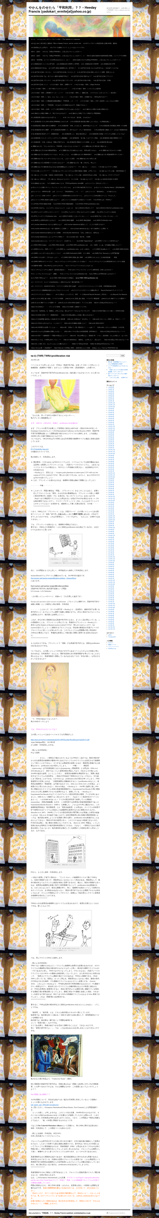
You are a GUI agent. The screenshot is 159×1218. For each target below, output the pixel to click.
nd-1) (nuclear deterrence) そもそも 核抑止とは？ (46, 224)
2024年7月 (111, 436)
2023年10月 (111, 453)
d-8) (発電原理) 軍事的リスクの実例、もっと (81, 142)
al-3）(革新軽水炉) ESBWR (90, 64)
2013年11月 (111, 629)
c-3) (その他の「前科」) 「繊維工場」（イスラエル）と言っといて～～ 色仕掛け (90, 93)
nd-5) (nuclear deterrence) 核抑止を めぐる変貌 (46, 233)
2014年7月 (111, 613)
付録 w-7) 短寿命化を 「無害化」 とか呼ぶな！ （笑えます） (82, 340)
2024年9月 (111, 432)
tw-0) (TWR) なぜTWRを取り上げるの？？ (102, 274)
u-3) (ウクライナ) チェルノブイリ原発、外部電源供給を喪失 (97, 286)
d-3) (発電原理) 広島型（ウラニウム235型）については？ (107, 134)
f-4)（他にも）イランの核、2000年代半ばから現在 (81, 175)
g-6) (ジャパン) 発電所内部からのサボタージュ (67, 196)
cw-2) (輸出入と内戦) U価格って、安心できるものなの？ (49, 113)
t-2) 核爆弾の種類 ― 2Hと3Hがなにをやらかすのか (47, 265)
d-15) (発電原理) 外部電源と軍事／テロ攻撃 (113, 126)
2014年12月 (111, 603)
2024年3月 (111, 444)
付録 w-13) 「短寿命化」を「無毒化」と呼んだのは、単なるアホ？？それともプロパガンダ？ (60, 311)
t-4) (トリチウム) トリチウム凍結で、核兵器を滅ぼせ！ (48, 270)
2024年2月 (111, 446)
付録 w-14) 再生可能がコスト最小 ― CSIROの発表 (108, 311)
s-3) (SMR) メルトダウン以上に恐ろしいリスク (46, 253)
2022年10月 (111, 477)
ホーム (33, 39)
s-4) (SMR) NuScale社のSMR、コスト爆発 (76, 253)
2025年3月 (111, 420)
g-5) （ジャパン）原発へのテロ (41, 196)
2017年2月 (111, 553)
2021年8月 (111, 504)
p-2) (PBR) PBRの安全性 (56, 245)
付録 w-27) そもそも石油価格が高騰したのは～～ (46, 331)
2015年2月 (111, 600)
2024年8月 (111, 434)
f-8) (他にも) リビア (86, 179)
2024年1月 (111, 447)
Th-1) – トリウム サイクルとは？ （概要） (44, 274)
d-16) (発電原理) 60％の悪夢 (40, 130)
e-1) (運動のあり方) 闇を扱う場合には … (95, 146)
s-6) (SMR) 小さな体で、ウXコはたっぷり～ (45, 257)
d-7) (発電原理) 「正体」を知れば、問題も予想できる (48, 142)
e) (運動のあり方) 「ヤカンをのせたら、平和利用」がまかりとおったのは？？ (55, 146)
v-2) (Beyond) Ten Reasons (118, 294)
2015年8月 (111, 588)
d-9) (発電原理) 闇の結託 (104, 142)
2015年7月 (111, 590)
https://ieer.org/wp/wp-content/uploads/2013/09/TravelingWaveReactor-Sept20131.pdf (60, 739)
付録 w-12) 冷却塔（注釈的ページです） (75, 307)
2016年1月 (111, 578)
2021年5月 (111, 510)
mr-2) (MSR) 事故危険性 (83, 220)
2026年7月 (111, 389)
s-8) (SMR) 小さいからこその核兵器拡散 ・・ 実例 (101, 257)
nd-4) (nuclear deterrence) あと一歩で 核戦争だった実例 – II (89, 228)
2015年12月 (111, 580)
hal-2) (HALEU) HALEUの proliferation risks (109, 208)
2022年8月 (111, 481)
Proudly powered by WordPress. (117, 1213)
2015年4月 (111, 596)
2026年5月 (111, 393)
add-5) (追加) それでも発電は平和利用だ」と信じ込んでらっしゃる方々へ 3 (96, 60)
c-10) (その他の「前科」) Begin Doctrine (87, 84)
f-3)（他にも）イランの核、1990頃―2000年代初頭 (47, 175)
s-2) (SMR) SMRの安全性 (121, 249)
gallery (110, 635)
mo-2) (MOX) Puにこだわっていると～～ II (104, 216)
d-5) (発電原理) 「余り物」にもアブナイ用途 (84, 138)
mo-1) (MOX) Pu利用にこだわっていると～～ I (73, 216)
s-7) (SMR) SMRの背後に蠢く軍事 (72, 257)
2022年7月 (111, 483)
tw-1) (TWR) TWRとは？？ (39, 278)
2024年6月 (111, 438)
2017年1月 (111, 555)
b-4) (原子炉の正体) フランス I (103, 76)
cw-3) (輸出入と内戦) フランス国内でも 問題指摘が (85, 113)
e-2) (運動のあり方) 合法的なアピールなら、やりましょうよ (50, 154)
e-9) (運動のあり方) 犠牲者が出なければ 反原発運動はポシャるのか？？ (53, 167)
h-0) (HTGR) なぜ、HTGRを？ (103, 200)
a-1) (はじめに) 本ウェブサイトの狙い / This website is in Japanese (58, 39)
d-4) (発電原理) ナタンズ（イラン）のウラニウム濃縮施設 (49, 138)
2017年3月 (111, 551)
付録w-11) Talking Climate (80, 344)
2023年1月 (111, 471)
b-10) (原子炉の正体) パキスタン (41, 72)
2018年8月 (111, 537)
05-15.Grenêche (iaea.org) (40, 449)
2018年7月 (111, 539)
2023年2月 (111, 469)
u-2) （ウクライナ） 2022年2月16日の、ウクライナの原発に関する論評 (53, 286)
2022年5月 (111, 486)
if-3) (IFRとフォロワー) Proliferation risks (44, 216)
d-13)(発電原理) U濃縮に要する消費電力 (43, 126)
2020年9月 (111, 522)
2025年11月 (111, 405)
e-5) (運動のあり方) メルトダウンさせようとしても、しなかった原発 (53, 158)
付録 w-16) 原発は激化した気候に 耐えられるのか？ (77, 315)
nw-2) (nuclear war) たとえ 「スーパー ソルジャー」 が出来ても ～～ (53, 241)
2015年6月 (111, 592)
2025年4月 (111, 418)
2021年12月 (111, 496)
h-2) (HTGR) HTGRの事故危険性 (63, 204)
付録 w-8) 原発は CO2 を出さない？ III (116, 340)
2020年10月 (111, 520)
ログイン (110, 642)
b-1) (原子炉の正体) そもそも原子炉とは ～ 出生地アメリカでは (98, 68)
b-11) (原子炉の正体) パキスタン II (64, 72)
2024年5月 (111, 440)
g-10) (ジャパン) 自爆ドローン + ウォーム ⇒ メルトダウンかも (51, 187)
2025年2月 (111, 422)
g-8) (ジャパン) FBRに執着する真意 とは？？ (45, 200)
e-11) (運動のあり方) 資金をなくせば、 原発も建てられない (78, 150)
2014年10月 (111, 607)
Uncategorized (112, 637)
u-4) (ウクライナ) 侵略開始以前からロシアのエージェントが (50, 290)
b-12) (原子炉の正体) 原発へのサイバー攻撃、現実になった (96, 72)
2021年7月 (111, 506)
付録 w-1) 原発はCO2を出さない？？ (105, 303)
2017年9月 (111, 543)
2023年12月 (111, 449)
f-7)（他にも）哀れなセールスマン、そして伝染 (63, 179)
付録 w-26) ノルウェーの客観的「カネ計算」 (111, 327)
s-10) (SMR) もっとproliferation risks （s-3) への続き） (73, 249)
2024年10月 (111, 430)
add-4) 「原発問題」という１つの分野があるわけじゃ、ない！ (51, 60)
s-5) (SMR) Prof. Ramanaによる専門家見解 (105, 253)
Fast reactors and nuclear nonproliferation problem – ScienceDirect (53, 578)
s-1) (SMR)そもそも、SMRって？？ (42, 249)
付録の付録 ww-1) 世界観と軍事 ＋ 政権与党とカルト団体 (72, 348)
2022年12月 (111, 473)
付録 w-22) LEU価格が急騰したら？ (75, 323)
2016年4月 (111, 572)
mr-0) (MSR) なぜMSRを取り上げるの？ (43, 220)
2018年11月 (111, 535)
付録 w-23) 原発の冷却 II (96, 323)
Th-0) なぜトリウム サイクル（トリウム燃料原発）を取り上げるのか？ (90, 270)
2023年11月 (111, 451)
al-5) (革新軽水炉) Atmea (39, 68)
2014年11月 (111, 605)
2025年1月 (111, 424)
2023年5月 (111, 463)
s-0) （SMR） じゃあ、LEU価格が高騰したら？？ (106, 245)
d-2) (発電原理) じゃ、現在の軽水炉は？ (74, 134)
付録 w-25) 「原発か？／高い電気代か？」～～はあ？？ (77, 327)
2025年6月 (111, 414)
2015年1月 (111, 602)
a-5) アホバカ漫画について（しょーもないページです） (67, 47)
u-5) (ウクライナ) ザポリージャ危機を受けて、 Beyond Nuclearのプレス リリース (97, 290)
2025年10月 (111, 407)
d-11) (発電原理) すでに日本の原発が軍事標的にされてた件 (49, 121)
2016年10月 (111, 561)
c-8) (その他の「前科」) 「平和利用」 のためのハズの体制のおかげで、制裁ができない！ (59, 105)
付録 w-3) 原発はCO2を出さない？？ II (112, 331)
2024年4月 (111, 442)
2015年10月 (111, 584)
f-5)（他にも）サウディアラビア (109, 175)
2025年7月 (111, 412)
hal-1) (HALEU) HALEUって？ (84, 208)
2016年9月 (111, 563)
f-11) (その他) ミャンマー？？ (40, 171)
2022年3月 (111, 490)
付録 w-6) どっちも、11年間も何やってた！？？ (46, 340)
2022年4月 (111, 488)
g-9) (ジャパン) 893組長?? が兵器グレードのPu (76, 200)
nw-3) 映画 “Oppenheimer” (85, 241)
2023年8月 (111, 457)
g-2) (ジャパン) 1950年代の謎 (40, 191)
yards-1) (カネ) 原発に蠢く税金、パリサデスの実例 (47, 298)
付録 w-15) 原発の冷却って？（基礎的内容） (45, 315)
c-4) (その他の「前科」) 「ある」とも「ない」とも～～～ (49, 97)
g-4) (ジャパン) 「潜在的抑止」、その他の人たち (101, 191)
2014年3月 (111, 621)
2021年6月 (111, 508)
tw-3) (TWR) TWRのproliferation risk (87, 278)
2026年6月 (111, 391)
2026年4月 (111, 395)
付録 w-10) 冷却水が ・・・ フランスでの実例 (45, 307)
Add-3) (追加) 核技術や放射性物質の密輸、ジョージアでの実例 (106, 56)
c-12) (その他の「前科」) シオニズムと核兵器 (86, 89)
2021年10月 (111, 500)
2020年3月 (111, 525)
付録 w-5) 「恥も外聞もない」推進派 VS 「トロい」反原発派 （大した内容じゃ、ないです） (99, 335)
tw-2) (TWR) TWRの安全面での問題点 (62, 278)
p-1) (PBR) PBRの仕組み (39, 245)
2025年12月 (111, 403)
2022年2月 (111, 492)
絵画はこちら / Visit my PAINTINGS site (105, 348)
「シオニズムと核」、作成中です (118, 377)
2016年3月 (111, 574)
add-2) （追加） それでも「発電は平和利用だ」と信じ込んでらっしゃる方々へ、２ (58, 56)
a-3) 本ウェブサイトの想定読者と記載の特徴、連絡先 (100, 43)
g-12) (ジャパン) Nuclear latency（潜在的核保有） (110, 187)
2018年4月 (111, 541)
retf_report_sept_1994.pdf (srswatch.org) (45, 1105)
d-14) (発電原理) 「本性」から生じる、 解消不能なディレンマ (77, 126)
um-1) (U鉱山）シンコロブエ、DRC (67, 294)
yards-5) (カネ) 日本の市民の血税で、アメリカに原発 (75, 303)
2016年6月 (111, 568)
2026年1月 (111, 401)
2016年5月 (111, 570)
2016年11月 (111, 559)
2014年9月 (111, 609)
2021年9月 (111, 502)
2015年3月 (111, 598)
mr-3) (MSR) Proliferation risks (102, 220)
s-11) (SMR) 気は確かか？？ (101, 249)
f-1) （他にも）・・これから (87, 167)
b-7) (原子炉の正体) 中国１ (83, 80)
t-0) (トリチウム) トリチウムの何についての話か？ (71, 261)
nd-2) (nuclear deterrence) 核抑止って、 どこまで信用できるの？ (84, 224)
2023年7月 (111, 459)
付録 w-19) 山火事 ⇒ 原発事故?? (41, 348)
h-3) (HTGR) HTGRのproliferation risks (87, 204)
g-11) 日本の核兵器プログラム (82, 187)
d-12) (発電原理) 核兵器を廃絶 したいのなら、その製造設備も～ (90, 121)
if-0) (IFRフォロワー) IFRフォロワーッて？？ (45, 212)
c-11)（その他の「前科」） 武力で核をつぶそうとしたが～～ (50, 89)
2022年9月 (111, 479)
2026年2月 (111, 399)
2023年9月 (111, 455)
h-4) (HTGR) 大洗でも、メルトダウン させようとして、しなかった (52, 208)
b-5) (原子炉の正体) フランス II (41, 80)
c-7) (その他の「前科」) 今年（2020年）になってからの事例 (99, 101)
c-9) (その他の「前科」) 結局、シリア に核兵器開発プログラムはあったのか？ (56, 109)
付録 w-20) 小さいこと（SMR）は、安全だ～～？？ (109, 319)
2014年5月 (111, 617)
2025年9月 (111, 409)
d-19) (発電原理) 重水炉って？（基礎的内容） (45, 134)
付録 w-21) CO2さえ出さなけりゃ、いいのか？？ (46, 323)
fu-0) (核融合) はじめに (38, 183)
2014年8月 (111, 611)
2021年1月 (111, 514)
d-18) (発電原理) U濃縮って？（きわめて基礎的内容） (111, 130)
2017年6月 (111, 547)
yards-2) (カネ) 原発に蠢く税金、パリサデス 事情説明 (82, 298)
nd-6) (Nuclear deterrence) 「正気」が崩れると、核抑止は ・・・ (83, 233)
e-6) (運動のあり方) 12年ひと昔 (86, 158)
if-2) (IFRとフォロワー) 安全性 (106, 212)
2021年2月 (111, 512)
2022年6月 (111, 485)
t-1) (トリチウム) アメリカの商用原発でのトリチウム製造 (107, 261)
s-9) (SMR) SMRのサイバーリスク (42, 261)
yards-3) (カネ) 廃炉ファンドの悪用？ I (113, 298)
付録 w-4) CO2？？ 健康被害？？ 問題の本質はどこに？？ (49, 335)
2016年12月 (111, 557)
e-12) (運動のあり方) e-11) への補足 (110, 150)
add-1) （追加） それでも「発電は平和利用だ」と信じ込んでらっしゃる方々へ (56, 51)
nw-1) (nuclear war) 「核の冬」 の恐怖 (78, 237)
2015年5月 (111, 594)
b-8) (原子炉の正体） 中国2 (102, 80)
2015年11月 (111, 582)
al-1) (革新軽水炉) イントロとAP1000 (43, 64)
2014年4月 (111, 619)
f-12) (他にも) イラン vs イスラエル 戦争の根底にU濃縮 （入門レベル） (74, 171)
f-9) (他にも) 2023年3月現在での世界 (106, 179)
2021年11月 (111, 498)
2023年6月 (111, 461)
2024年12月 (111, 426)
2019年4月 (111, 533)
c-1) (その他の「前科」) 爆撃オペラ (61, 84)
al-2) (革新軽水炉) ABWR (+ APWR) (68, 64)
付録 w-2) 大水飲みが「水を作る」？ (78, 319)
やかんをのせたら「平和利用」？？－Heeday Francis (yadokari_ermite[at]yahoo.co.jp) (62, 9)
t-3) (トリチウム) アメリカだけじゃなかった (79, 265)
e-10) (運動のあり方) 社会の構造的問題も (44, 150)
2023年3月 (111, 467)
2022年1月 (111, 494)
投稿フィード (112, 644)
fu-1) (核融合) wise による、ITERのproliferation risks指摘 (65, 183)
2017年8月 (111, 545)
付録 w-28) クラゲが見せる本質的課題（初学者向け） (81, 331)
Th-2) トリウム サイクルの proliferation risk (73, 274)
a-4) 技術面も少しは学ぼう (39, 47)
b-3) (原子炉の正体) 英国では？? (81, 76)
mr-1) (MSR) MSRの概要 (66, 220)
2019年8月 (111, 529)
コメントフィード (113, 646)
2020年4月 (111, 524)
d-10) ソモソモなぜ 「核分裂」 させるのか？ (77, 117)
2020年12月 (111, 516)
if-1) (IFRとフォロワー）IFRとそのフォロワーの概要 (78, 212)
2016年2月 (111, 576)
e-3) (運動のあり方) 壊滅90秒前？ (81, 154)
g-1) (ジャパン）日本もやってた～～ (97, 183)
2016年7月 (111, 566)
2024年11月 (111, 428)
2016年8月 (111, 564)
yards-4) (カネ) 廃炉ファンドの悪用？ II (43, 303)
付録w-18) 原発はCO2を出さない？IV (102, 344)
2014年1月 (111, 625)
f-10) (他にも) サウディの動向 (108, 167)
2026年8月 (111, 387)
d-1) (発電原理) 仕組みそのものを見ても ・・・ (46, 117)
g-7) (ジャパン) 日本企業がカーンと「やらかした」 (100, 196)
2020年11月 (111, 518)
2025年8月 (111, 410)
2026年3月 (111, 397)
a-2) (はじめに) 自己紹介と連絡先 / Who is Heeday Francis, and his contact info (56, 43)
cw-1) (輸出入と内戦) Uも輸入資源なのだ (95, 109)
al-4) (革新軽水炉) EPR (108, 64)
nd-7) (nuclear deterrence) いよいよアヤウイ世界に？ (47, 237)
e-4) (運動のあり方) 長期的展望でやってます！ (109, 154)
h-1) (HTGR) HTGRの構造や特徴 (41, 204)
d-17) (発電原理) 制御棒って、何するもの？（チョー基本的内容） (71, 130)
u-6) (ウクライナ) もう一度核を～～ (42, 294)
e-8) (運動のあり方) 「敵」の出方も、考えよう (81, 163)
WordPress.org (112, 648)
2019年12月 (111, 527)
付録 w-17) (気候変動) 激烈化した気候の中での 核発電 (48, 319)
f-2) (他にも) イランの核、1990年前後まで (112, 171)
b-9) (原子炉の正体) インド (39, 84)
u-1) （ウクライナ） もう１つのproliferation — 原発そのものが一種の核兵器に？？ (57, 282)
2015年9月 (111, 586)
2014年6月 (111, 615)
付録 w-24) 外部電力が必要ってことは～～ (44, 327)
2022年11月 (111, 475)
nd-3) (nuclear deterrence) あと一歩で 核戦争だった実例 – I (49, 228)
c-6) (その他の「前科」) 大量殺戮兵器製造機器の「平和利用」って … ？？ (54, 101)
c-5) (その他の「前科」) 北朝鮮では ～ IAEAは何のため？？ (89, 97)
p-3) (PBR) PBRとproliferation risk (77, 245)
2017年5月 (111, 549)
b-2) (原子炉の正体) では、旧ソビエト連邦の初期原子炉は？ (50, 76)
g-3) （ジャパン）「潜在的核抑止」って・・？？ (68, 191)
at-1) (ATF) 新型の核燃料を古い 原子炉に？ (62, 68)
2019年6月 (111, 531)
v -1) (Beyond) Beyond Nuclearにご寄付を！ (94, 294)
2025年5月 (111, 416)
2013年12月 (111, 627)
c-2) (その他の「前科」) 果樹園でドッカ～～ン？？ (47, 93)
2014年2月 (111, 623)
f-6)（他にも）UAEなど (38, 179)
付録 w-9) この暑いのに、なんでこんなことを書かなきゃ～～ (50, 344)
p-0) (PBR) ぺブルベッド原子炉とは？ (107, 241)
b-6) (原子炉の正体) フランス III (63, 80)
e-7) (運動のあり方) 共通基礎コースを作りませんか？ (48, 163)
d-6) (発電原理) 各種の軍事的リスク (111, 138)
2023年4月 (111, 465)
